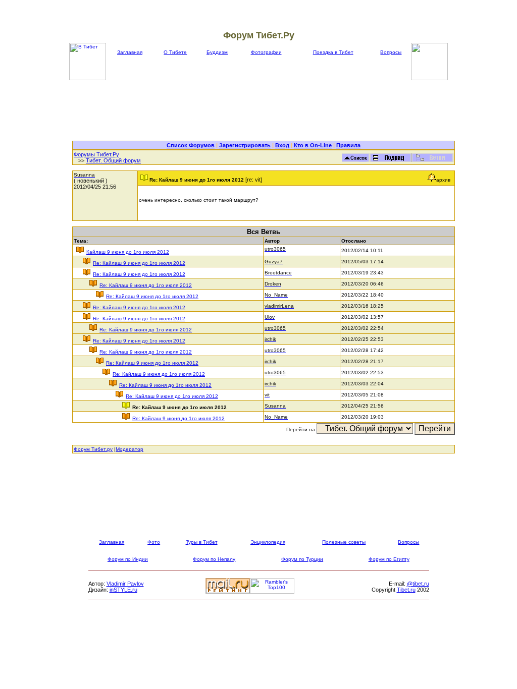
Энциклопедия (267, 542)
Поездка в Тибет (333, 52)
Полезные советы (344, 542)
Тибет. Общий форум (113, 160)
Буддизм (217, 52)
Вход (282, 145)
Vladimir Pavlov (125, 584)
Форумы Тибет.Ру (96, 154)
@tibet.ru (418, 584)
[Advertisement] (263, 110)
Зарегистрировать (245, 145)
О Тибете (175, 52)
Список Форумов (191, 145)
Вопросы (390, 52)
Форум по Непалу (214, 559)
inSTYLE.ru (123, 590)
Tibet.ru (406, 590)
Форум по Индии (128, 559)
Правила (348, 145)
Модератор (129, 449)
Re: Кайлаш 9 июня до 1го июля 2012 (139, 263)
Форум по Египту (389, 559)
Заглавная (129, 52)
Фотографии (266, 52)
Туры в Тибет (202, 542)
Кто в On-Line (313, 145)
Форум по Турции (302, 559)
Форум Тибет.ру (93, 449)
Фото (153, 542)
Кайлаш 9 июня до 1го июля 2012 (127, 252)
